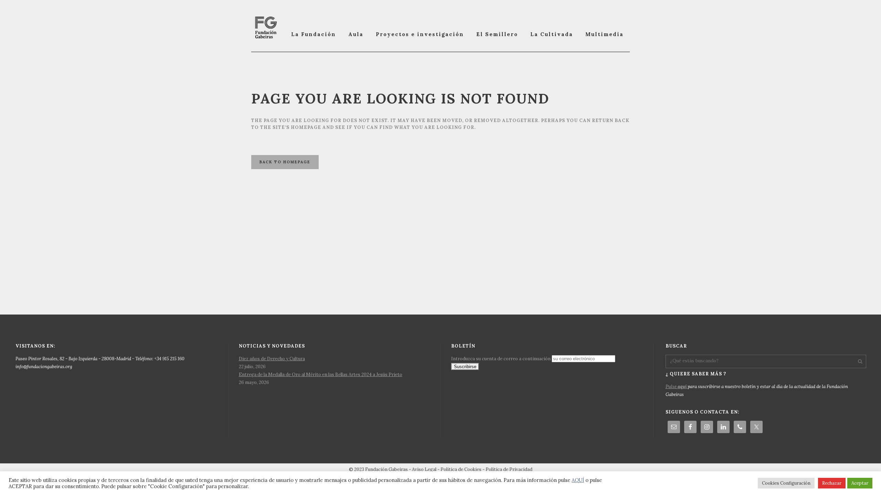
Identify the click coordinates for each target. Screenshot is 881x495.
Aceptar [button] (859, 483)
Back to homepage (284, 162)
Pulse (676, 386)
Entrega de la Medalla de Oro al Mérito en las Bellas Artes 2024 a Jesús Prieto (320, 374)
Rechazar (831, 483)
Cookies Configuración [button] (786, 483)
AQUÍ (578, 480)
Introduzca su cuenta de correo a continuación (501, 359)
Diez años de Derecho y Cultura (272, 359)
